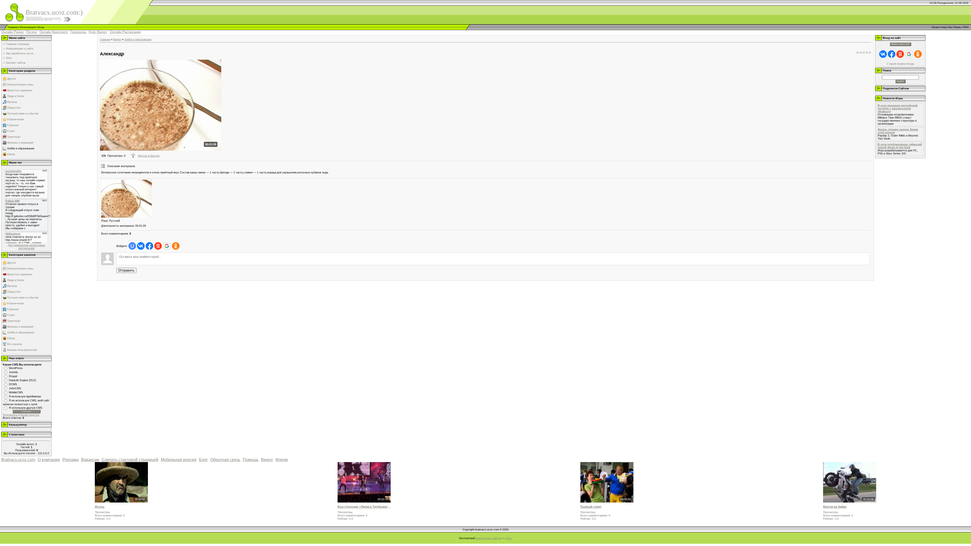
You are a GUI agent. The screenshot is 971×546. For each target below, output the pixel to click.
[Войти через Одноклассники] (176, 246)
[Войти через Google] (167, 246)
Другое (11, 78)
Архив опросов (29, 414)
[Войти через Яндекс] (158, 246)
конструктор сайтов (488, 538)
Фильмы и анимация (20, 142)
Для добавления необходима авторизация (26, 247)
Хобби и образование (20, 148)
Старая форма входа (900, 63)
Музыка (12, 101)
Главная (13, 27)
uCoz (508, 538)
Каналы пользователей (22, 349)
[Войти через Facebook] (149, 246)
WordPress (16, 368)
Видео (117, 39)
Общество (13, 107)
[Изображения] (126, 199)
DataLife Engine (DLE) (22, 380)
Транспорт (13, 136)
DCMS (13, 384)
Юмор (11, 154)
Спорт (11, 130)
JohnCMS (15, 388)
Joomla (13, 372)
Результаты (10, 414)
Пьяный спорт (591, 507)
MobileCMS (16, 392)
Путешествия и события (22, 113)
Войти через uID (900, 44)
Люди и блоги (15, 96)
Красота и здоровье (19, 90)
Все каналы (14, 344)
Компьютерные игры (20, 84)
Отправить (126, 270)
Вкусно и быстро (149, 155)
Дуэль (99, 507)
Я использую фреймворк (25, 396)
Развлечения (15, 119)
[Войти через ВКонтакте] (141, 246)
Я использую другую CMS (25, 407)
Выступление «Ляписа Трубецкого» (364, 507)
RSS (965, 27)
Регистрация (28, 27)
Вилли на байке (835, 507)
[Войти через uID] (132, 246)
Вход (41, 27)
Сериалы (13, 125)
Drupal (13, 376)
